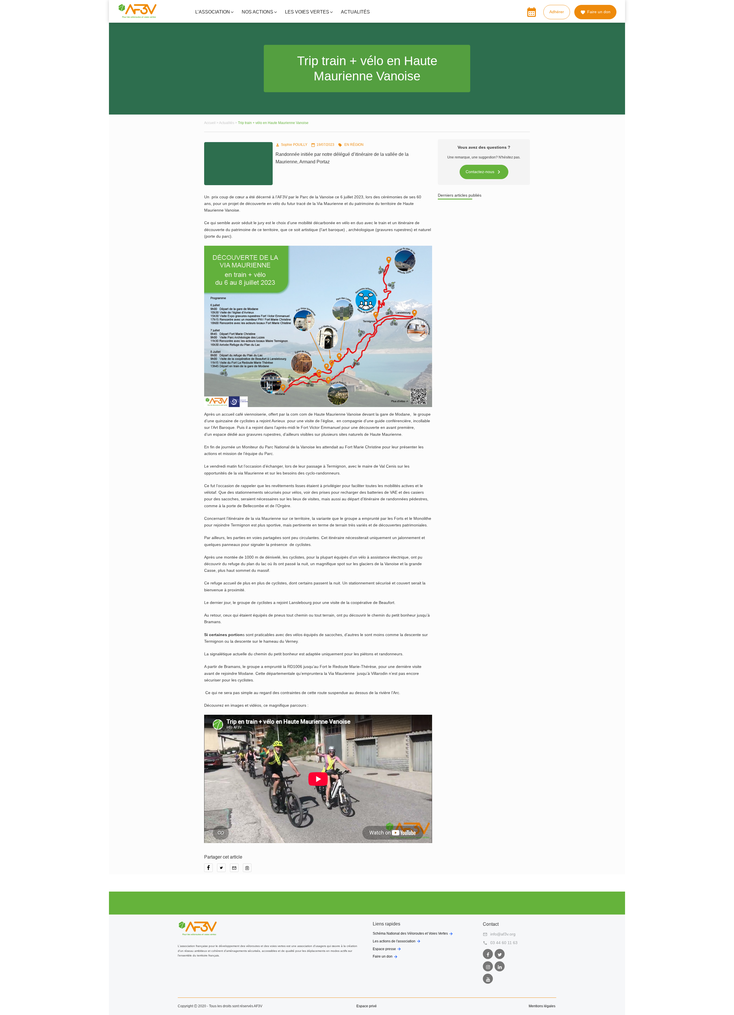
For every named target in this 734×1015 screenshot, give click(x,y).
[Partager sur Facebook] (210, 869)
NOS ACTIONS (257, 11)
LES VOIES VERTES (307, 11)
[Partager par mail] (236, 869)
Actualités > (228, 123)
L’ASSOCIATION (212, 11)
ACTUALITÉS (355, 11)
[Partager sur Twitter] (223, 869)
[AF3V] (137, 16)
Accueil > (211, 123)
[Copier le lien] (248, 869)
